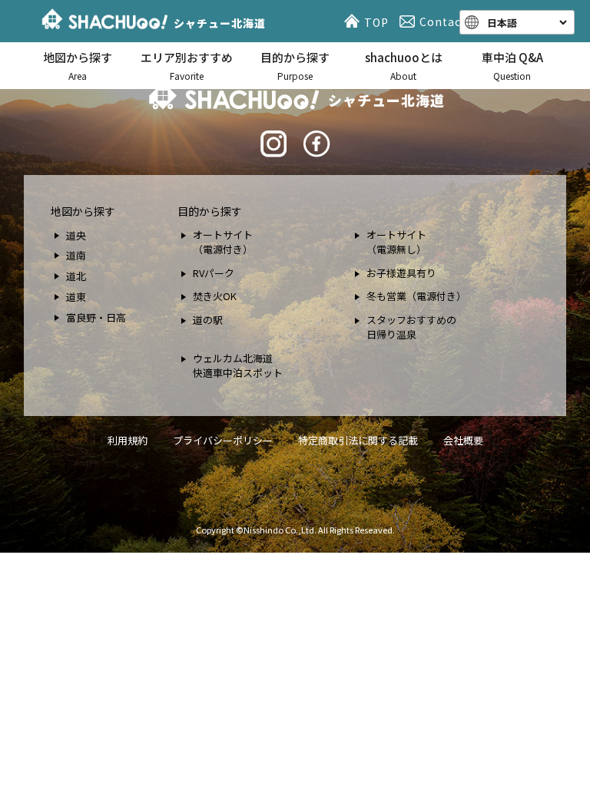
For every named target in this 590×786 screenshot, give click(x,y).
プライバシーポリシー (223, 440)
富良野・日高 (96, 317)
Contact (442, 21)
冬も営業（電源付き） (416, 296)
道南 (76, 255)
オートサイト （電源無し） (396, 242)
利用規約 (128, 440)
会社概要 (463, 440)
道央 (76, 235)
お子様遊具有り (401, 273)
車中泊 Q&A (512, 65)
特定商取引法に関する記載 (358, 440)
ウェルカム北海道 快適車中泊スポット (238, 366)
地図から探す (77, 65)
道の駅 (208, 319)
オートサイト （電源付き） (223, 242)
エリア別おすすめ (187, 65)
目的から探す (295, 65)
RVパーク (213, 273)
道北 (76, 276)
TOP (376, 22)
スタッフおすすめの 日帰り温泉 (411, 327)
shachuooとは (403, 65)
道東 (76, 296)
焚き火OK (215, 296)
